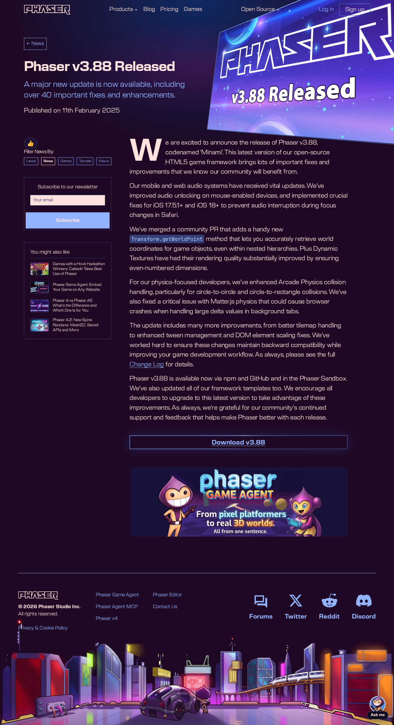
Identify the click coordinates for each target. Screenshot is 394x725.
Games (193, 9)
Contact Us (165, 606)
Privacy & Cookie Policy (42, 628)
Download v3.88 (238, 442)
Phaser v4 (107, 618)
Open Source (258, 9)
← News (35, 43)
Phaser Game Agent (117, 595)
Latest (31, 161)
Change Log (147, 364)
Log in (326, 9)
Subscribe (68, 220)
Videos (103, 161)
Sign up (354, 9)
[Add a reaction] (30, 143)
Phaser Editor (167, 595)
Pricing (169, 9)
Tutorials (85, 161)
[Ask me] (377, 704)
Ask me (378, 715)
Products (121, 9)
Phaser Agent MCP (117, 606)
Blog (149, 9)
